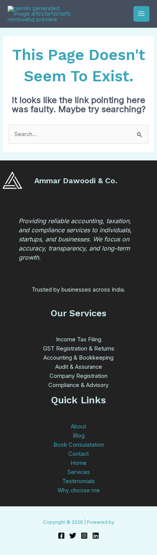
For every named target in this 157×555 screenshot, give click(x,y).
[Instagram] (84, 535)
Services (78, 472)
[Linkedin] (95, 535)
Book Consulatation (78, 444)
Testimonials (78, 481)
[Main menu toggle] (141, 14)
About (78, 426)
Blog (79, 435)
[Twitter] (72, 535)
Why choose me (79, 490)
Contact (78, 453)
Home (78, 463)
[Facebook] (61, 535)
